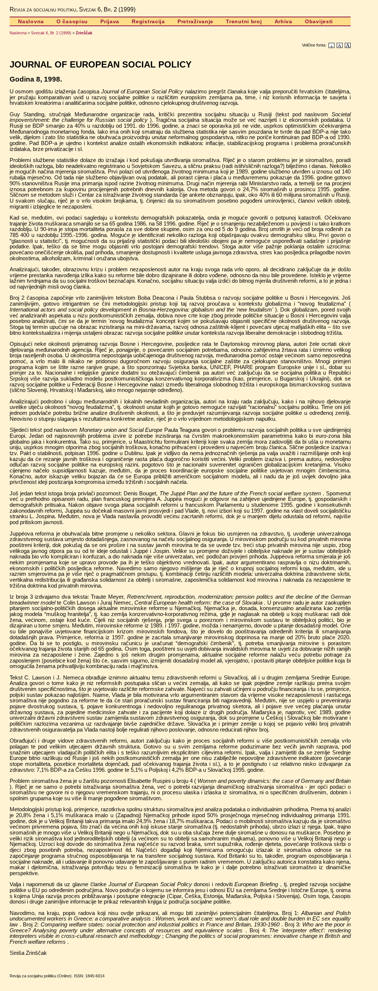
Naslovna (31, 21)
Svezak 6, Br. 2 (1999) (51, 33)
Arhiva (283, 21)
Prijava (109, 21)
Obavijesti (319, 21)
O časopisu (72, 21)
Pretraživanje (195, 21)
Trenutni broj (244, 21)
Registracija (148, 21)
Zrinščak (84, 33)
